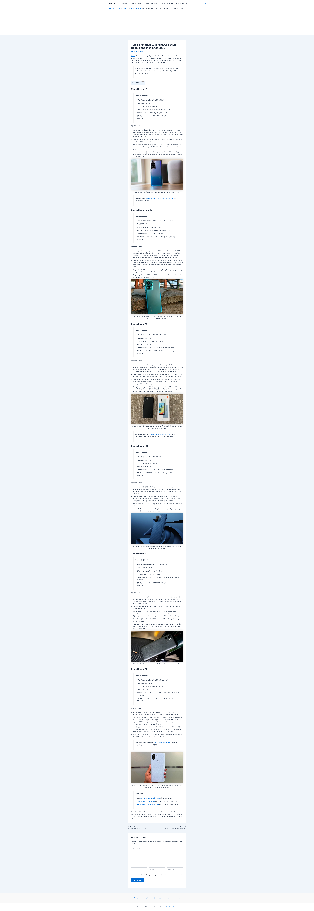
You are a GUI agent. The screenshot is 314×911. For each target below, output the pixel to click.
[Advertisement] (157, 21)
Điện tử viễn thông (152, 3)
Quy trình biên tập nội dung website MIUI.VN (173, 898)
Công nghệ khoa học (137, 3)
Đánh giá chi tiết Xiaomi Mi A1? (161, 434)
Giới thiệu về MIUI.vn (133, 898)
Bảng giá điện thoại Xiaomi (146, 801)
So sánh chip (180, 3)
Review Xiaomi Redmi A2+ (162, 742)
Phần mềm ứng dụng (166, 3)
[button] (205, 3)
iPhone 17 (189, 3)
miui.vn (111, 3)
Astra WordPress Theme (169, 907)
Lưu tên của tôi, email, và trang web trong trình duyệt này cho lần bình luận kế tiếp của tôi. (158, 875)
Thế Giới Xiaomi (123, 3)
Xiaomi (133, 56)
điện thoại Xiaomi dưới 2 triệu (150, 798)
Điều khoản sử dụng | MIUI (149, 898)
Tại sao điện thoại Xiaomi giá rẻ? (148, 804)
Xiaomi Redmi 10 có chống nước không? (159, 198)
